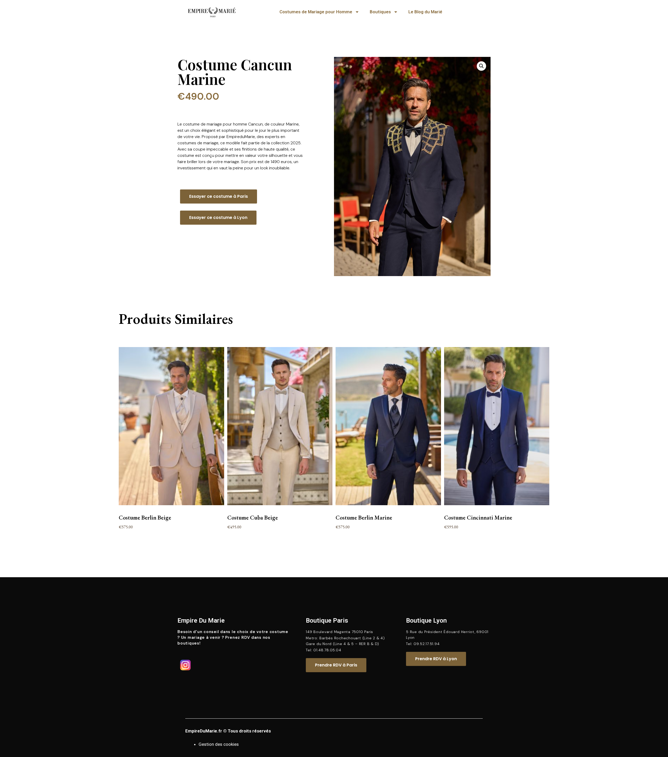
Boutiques (380, 11)
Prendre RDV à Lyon (436, 659)
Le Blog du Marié (425, 11)
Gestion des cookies (219, 744)
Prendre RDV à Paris (336, 665)
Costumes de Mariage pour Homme (315, 11)
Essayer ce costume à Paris (218, 196)
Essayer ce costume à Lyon (218, 217)
